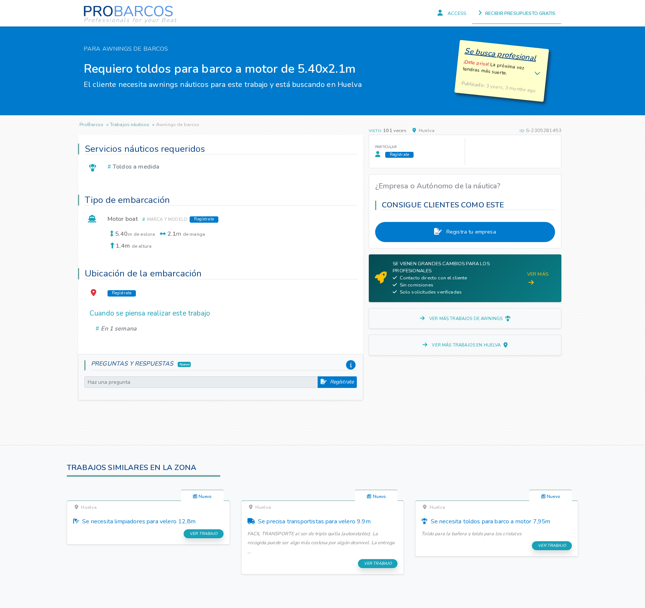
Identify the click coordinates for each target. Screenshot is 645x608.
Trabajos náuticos (130, 124)
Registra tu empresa (470, 231)
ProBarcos (91, 124)
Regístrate (341, 381)
